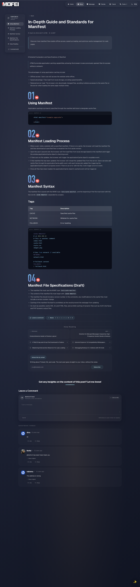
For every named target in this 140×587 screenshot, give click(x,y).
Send (24, 417)
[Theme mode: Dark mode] (132, 4)
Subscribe (97, 367)
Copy (108, 113)
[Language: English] (135, 4)
